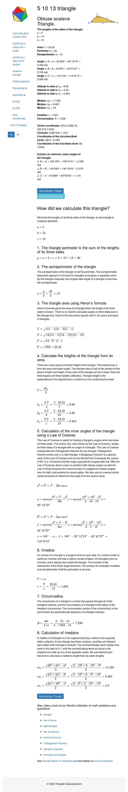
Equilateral (20, 88)
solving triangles (104, 761)
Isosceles (19, 95)
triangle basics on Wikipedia (58, 761)
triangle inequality (53, 749)
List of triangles (18, 125)
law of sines (50, 720)
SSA (16, 101)
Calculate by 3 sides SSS (21, 35)
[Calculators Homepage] (20, 14)
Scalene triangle (17, 72)
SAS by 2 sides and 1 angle (19, 47)
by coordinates (19, 116)
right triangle (50, 726)
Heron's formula (52, 737)
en (11, 134)
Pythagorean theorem (55, 743)
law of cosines (51, 731)
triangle (47, 714)
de (18, 134)
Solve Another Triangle (50, 190)
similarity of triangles (54, 755)
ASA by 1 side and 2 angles (19, 60)
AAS (16, 108)
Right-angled (21, 81)
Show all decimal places (51, 196)
